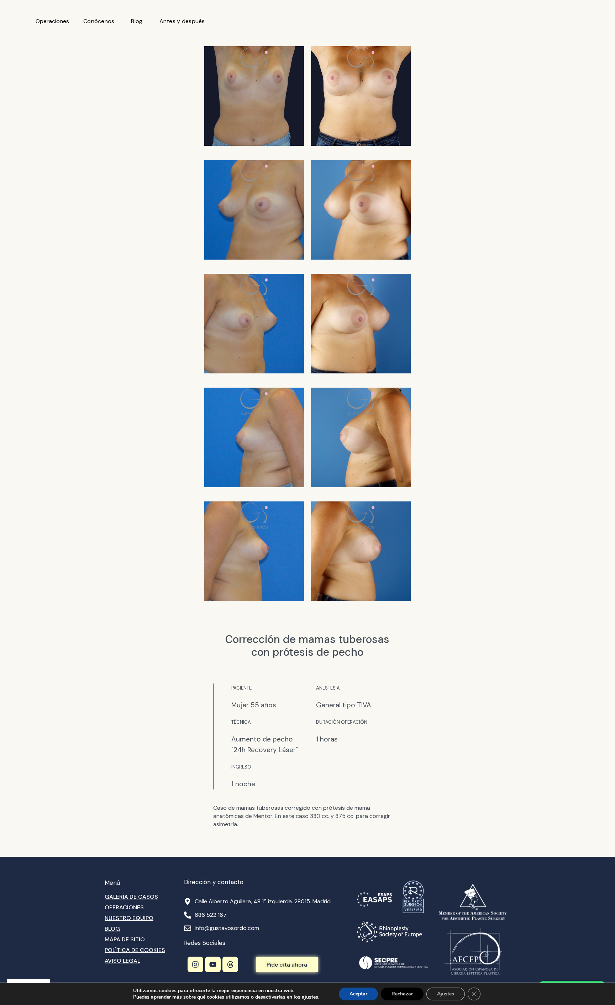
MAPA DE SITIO (125, 939)
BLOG (112, 928)
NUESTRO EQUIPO (129, 918)
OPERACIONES (124, 907)
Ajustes (445, 993)
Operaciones (52, 21)
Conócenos (98, 21)
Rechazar (402, 993)
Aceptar (358, 993)
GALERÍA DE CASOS (131, 896)
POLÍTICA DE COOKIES (135, 950)
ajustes (310, 997)
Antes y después (182, 21)
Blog (136, 21)
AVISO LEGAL (122, 960)
